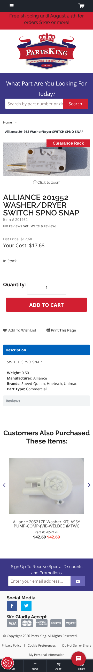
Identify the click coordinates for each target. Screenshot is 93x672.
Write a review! (43, 225)
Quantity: (15, 284)
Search (75, 104)
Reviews (13, 400)
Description (16, 349)
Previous (4, 485)
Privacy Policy (11, 645)
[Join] (78, 581)
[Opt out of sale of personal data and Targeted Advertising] (7, 663)
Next (89, 485)
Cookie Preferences (42, 645)
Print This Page (63, 330)
